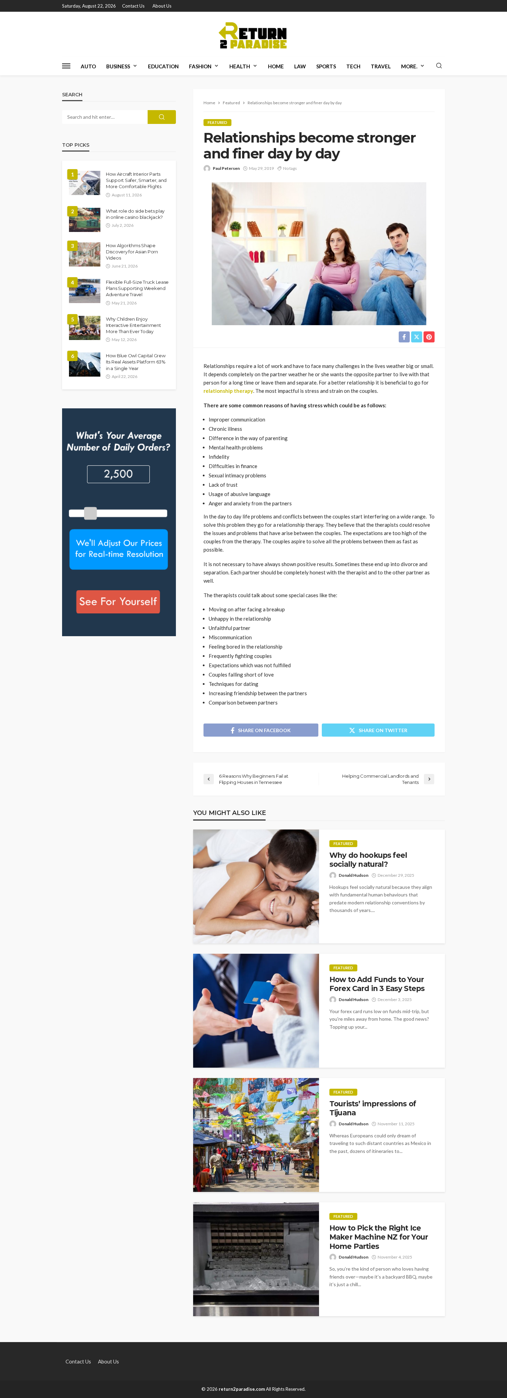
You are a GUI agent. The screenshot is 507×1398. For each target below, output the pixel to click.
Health (239, 66)
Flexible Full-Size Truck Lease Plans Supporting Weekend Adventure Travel (137, 288)
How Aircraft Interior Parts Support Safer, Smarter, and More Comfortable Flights (136, 180)
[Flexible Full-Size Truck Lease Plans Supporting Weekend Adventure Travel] (84, 291)
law (300, 66)
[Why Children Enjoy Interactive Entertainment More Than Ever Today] (84, 328)
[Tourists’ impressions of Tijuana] (256, 1135)
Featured (217, 122)
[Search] (439, 66)
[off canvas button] (66, 66)
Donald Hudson (353, 875)
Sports (326, 66)
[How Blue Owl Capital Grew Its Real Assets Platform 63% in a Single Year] (84, 364)
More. (409, 66)
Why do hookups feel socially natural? (368, 859)
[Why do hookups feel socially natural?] (256, 886)
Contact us (133, 6)
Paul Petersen (226, 168)
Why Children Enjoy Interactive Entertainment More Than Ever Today (133, 325)
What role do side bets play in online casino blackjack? (135, 214)
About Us (161, 6)
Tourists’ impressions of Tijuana (372, 1108)
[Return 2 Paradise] (253, 34)
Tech (353, 66)
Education (163, 66)
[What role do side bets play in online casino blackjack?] (84, 220)
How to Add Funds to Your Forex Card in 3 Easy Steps (377, 984)
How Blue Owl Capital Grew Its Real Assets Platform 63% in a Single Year (136, 362)
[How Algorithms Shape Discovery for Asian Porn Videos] (84, 254)
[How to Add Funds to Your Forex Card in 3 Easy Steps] (256, 1011)
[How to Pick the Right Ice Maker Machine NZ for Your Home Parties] (256, 1259)
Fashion (200, 66)
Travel (381, 66)
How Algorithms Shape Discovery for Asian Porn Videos (132, 252)
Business (118, 66)
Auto (88, 66)
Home (276, 66)
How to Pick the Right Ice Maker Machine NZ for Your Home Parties (378, 1237)
